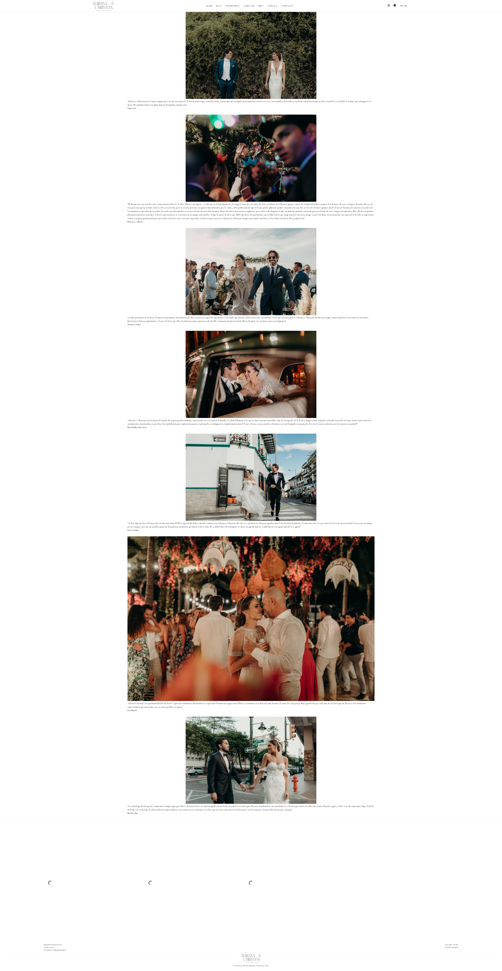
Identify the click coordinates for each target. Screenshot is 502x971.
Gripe (267, 966)
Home (209, 6)
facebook (447, 947)
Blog (219, 6)
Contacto (287, 6)
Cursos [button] (271, 6)
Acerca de (248, 6)
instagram (455, 947)
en (401, 5)
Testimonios (232, 6)
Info (260, 6)
